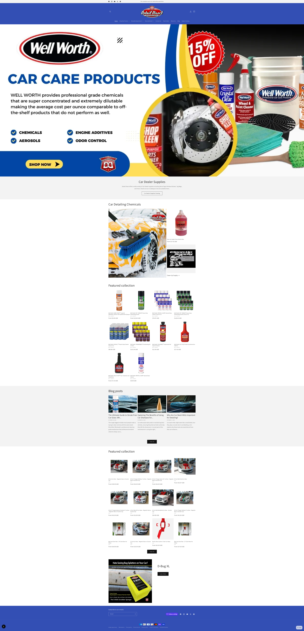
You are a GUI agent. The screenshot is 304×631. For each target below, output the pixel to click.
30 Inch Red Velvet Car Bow (180, 479)
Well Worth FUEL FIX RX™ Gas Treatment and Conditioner (119, 376)
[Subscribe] (135, 614)
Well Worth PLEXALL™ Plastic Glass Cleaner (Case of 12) (118, 345)
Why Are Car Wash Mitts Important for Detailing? (181, 416)
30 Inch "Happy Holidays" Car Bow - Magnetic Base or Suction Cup (184, 511)
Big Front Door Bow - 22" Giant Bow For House (183, 542)
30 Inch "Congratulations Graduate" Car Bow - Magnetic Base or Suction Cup (118, 511)
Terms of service (136, 627)
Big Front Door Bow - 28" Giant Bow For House (117, 542)
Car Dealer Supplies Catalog (152, 193)
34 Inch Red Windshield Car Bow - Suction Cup (162, 511)
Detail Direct (114, 627)
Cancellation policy (164, 627)
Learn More (163, 574)
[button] (110, 11)
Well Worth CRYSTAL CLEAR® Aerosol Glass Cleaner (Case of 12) (162, 313)
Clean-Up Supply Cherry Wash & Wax (175, 239)
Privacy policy (129, 627)
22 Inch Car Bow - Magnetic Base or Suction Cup (140, 542)
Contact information (154, 627)
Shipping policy (145, 627)
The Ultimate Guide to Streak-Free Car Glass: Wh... (122, 416)
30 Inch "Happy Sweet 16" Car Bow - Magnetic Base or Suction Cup (163, 479)
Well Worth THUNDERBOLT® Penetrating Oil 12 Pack (140, 345)
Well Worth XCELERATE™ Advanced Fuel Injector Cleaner (161, 345)
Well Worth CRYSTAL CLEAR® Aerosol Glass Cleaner (140, 376)
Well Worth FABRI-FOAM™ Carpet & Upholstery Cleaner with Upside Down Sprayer (119, 313)
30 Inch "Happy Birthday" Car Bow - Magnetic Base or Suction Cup (141, 479)
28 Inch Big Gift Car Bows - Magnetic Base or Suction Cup (140, 511)
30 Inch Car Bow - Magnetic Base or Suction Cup (118, 479)
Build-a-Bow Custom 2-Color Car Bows (161, 541)
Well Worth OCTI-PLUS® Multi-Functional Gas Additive (184, 345)
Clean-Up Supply (172, 275)
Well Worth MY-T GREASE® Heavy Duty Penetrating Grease (139, 313)
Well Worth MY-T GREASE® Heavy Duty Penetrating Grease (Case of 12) (183, 313)
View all (152, 441)
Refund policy (121, 627)
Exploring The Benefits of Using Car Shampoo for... (151, 416)
